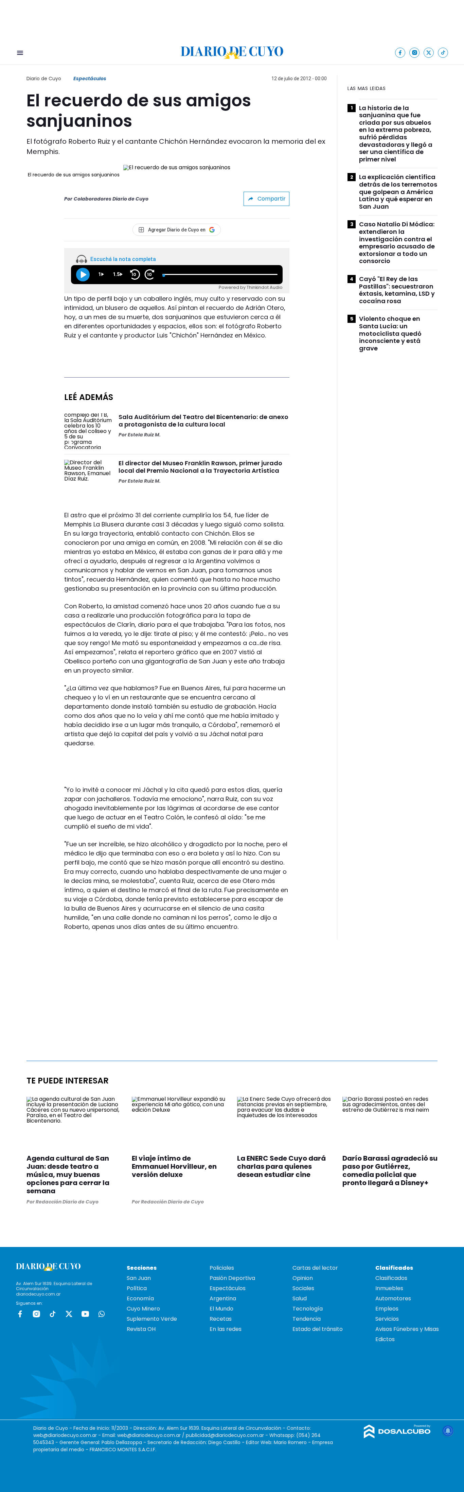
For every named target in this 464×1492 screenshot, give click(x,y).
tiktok (53, 1314)
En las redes (226, 1329)
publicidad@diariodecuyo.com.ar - (227, 1435)
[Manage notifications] (448, 1430)
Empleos (386, 1309)
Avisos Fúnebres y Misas (407, 1329)
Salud (299, 1298)
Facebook (20, 1314)
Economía (140, 1298)
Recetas (221, 1319)
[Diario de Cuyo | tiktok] (443, 52)
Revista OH (141, 1329)
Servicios (387, 1319)
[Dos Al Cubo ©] (397, 1436)
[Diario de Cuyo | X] (428, 52)
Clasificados (391, 1278)
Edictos (385, 1339)
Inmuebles (389, 1288)
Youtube (85, 1314)
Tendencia (306, 1319)
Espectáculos (89, 78)
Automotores (393, 1298)
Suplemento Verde (152, 1319)
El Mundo (221, 1309)
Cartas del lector (315, 1268)
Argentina (223, 1298)
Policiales (222, 1268)
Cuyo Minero (143, 1309)
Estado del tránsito (317, 1329)
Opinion (302, 1278)
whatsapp (101, 1314)
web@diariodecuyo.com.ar (65, 1435)
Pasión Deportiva (232, 1278)
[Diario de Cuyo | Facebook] (400, 52)
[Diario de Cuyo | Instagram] (414, 52)
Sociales (303, 1288)
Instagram (36, 1314)
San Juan (139, 1278)
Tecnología (307, 1309)
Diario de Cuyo (43, 78)
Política (137, 1288)
